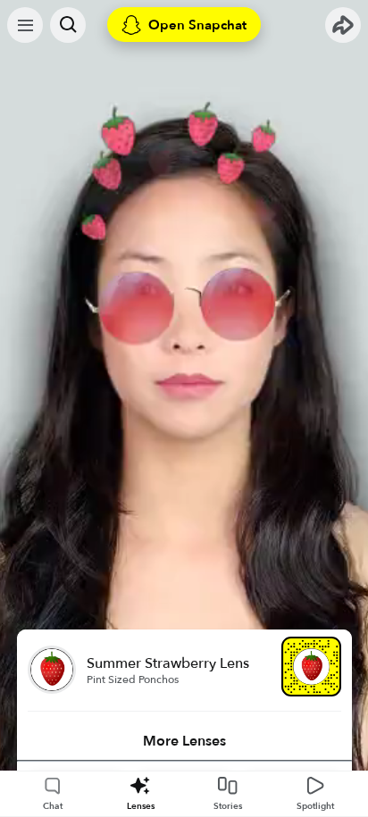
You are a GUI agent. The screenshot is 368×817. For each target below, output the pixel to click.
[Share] (343, 25)
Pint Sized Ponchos (133, 679)
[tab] (184, 741)
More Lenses (184, 741)
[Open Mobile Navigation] (25, 25)
